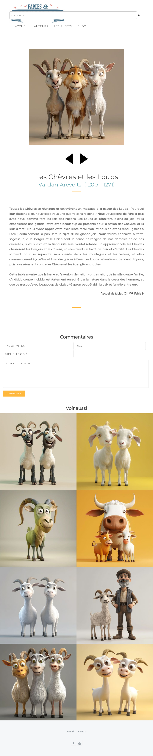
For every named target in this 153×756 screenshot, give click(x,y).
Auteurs (41, 26)
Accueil (21, 26)
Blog (81, 26)
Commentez (14, 393)
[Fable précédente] (69, 158)
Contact (82, 731)
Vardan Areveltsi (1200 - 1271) (76, 184)
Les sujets (63, 26)
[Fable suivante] (83, 158)
